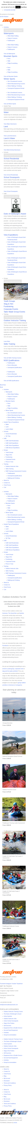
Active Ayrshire (8, 1016)
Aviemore (5, 613)
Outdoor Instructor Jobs (12, 466)
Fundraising (8, 306)
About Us (6, 480)
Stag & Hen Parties (9, 1023)
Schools (6, 431)
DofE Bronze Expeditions (13, 447)
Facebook (5, 645)
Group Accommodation (10, 1035)
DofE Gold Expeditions (12, 443)
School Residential (11, 158)
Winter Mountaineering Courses (16, 83)
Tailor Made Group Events (14, 312)
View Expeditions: (11, 235)
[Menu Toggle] (1, 25)
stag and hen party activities (10, 671)
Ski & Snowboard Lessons (14, 81)
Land (6, 126)
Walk (8, 61)
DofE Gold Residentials (12, 440)
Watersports (9, 33)
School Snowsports (12, 177)
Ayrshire (21, 613)
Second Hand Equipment (11, 1030)
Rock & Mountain (12, 365)
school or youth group (8, 668)
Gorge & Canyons (12, 38)
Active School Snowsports (11, 1021)
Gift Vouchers (7, 1025)
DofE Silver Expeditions (12, 445)
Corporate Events (11, 309)
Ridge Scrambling (12, 63)
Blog (5, 1076)
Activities (6, 389)
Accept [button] (18, 7)
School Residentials (11, 433)
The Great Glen (12, 613)
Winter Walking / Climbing (14, 86)
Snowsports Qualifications (14, 367)
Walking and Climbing (13, 478)
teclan (15, 1122)
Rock (8, 58)
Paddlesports (11, 40)
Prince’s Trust (9, 461)
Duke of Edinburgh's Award (15, 214)
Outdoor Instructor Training (15, 320)
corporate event (19, 668)
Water (6, 112)
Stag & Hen (8, 304)
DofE (5, 438)
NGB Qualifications (11, 360)
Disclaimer (7, 1080)
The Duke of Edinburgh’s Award (12, 1014)
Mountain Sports (10, 56)
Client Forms (7, 485)
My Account (7, 1078)
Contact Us (7, 482)
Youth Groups (9, 301)
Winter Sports (9, 79)
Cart (5, 487)
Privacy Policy (8, 1085)
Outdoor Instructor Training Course (13, 1011)
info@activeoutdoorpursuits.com (9, 1004)
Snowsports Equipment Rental (15, 88)
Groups (6, 450)
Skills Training (9, 344)
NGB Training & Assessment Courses (16, 471)
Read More (24, 7)
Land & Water (9, 138)
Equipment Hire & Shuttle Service (13, 1028)
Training (6, 464)
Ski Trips (8, 436)
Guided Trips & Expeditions (11, 422)
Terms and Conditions (10, 1083)
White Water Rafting (12, 36)
